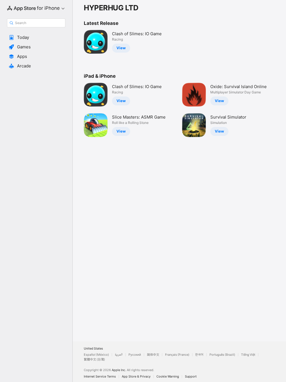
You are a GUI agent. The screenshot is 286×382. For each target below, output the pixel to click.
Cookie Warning (167, 376)
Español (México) (96, 354)
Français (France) (177, 354)
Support (191, 376)
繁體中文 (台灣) (94, 359)
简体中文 (153, 354)
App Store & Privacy (136, 376)
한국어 (199, 354)
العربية (119, 354)
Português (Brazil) (222, 354)
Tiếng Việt (248, 354)
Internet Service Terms (100, 376)
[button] (36, 37)
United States (93, 348)
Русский (134, 354)
